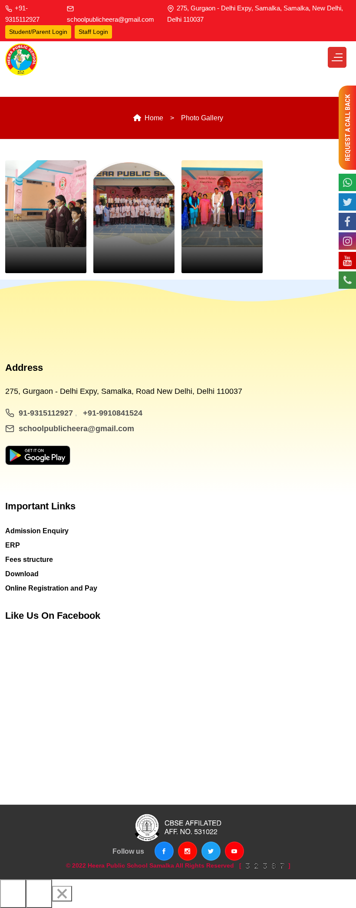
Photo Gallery (202, 118)
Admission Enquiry (37, 531)
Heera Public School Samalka (131, 865)
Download (22, 574)
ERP (12, 545)
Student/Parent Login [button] (38, 31)
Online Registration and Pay (51, 588)
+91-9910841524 (112, 413)
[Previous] (13, 893)
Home (153, 118)
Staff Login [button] (93, 31)
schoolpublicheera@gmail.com (110, 19)
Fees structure (29, 559)
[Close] (62, 893)
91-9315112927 (47, 413)
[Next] (39, 893)
